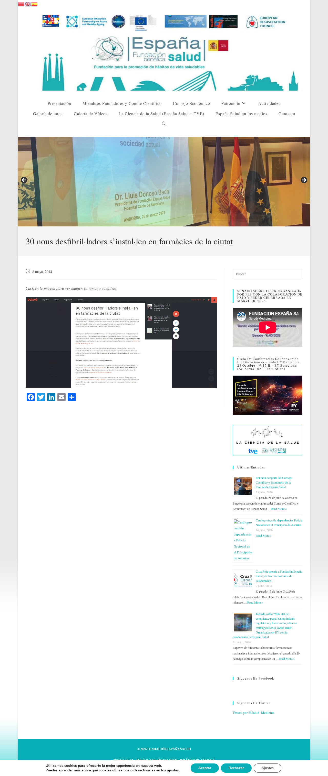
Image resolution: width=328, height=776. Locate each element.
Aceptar (204, 768)
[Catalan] (21, 3)
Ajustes (267, 768)
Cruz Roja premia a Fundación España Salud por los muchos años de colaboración (279, 576)
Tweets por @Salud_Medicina (253, 712)
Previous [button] (24, 180)
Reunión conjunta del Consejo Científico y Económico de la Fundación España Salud (274, 482)
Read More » (279, 509)
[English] (28, 3)
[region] (164, 181)
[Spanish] (34, 3)
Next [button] (304, 180)
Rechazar (236, 768)
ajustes (173, 770)
